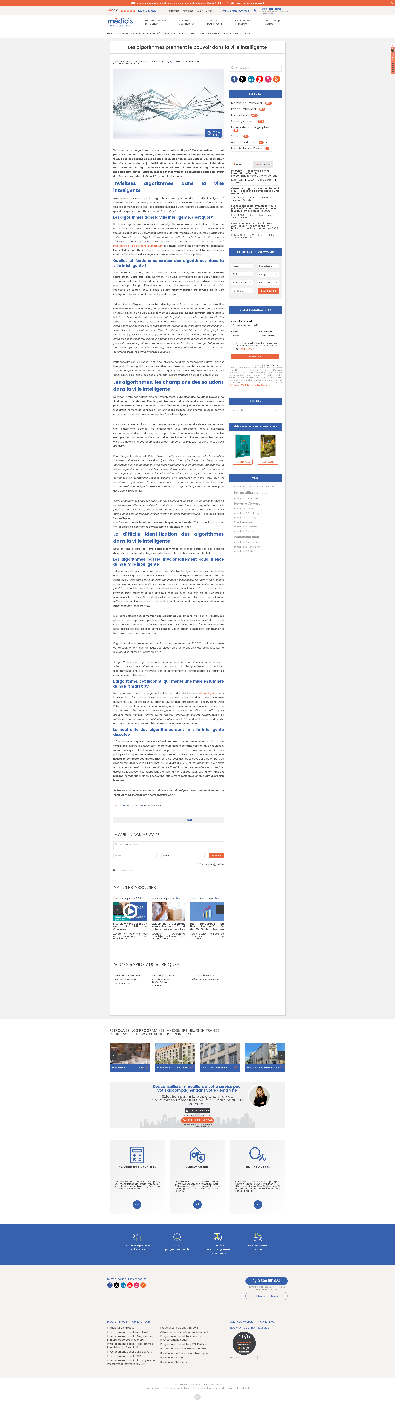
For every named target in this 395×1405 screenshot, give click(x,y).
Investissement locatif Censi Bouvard (129, 1351)
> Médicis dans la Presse (204, 979)
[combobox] (242, 266)
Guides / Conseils (247, 121)
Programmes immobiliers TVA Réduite (183, 1344)
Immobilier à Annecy (245, 517)
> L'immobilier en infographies (161, 980)
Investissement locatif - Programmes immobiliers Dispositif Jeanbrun (130, 1338)
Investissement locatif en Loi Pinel (127, 1332)
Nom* (234, 332)
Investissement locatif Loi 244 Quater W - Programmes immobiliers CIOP (132, 1362)
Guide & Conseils (205, 10)
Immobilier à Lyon (243, 508)
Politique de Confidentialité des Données (249, 385)
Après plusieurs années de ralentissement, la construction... (207, 936)
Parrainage (173, 10)
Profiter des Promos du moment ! (245, 3)
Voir (137, 1204)
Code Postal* (264, 332)
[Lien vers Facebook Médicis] (234, 79)
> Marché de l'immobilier (127, 975)
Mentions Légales (153, 1388)
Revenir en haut (197, 1397)
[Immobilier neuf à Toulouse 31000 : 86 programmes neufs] (130, 1057)
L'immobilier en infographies (250, 128)
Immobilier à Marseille (245, 526)
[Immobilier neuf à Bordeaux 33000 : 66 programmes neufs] (175, 1057)
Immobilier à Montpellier (247, 546)
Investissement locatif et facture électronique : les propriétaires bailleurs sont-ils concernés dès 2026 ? (254, 227)
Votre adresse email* (242, 321)
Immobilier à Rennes (263, 486)
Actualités (188, 10)
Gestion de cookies (202, 1388)
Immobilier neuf (152, 805)
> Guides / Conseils (163, 975)
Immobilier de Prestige (121, 1327)
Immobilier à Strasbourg (247, 513)
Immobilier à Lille (243, 486)
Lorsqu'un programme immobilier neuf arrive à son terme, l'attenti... (168, 936)
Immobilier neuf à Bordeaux (175, 1067)
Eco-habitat (244, 115)
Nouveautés (243, 164)
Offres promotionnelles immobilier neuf (184, 1332)
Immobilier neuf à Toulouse (130, 1067)
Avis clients (234, 1388)
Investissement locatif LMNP (124, 1356)
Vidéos (239, 136)
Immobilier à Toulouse (246, 542)
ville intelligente (207, 693)
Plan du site (219, 1388)
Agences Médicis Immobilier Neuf (253, 1321)
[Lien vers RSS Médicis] (276, 79)
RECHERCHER (268, 291)
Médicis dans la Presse (249, 148)
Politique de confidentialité (176, 1388)
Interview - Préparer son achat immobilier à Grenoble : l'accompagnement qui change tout (254, 173)
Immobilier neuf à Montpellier (265, 1067)
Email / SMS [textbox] (246, 348)
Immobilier (131, 805)
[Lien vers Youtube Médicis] (259, 79)
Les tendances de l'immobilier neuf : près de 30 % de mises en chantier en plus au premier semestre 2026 (254, 208)
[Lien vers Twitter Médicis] (242, 79)
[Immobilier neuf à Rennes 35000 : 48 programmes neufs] (220, 1057)
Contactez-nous (199, 1110)
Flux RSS (246, 1388)
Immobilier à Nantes (244, 531)
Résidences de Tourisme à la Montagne (184, 1353)
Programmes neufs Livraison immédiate (184, 1348)
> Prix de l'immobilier (125, 979)
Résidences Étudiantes (173, 1362)
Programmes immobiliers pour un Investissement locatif (180, 1338)
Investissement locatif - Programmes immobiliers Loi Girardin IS (130, 1345)
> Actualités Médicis (202, 975)
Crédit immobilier (244, 522)
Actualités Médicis (246, 142)
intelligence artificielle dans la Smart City (138, 246)
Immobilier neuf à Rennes (220, 1067)
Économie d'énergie (247, 503)
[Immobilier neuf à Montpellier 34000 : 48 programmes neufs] (265, 1057)
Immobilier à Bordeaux (246, 498)
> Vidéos (157, 985)
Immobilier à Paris (243, 551)
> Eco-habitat (121, 983)
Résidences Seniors (171, 1357)
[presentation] (117, 909)
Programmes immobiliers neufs (129, 1321)
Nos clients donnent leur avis (250, 1327)
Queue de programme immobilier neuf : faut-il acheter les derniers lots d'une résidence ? (255, 191)
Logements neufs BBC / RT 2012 (179, 1327)
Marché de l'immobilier (188, 62)
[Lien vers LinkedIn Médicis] (251, 79)
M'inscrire (255, 356)
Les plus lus (264, 164)
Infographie (260, 493)
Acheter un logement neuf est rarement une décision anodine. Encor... (130, 936)
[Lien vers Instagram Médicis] (268, 79)
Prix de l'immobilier (247, 109)
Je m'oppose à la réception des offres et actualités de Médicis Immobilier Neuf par (257, 346)
